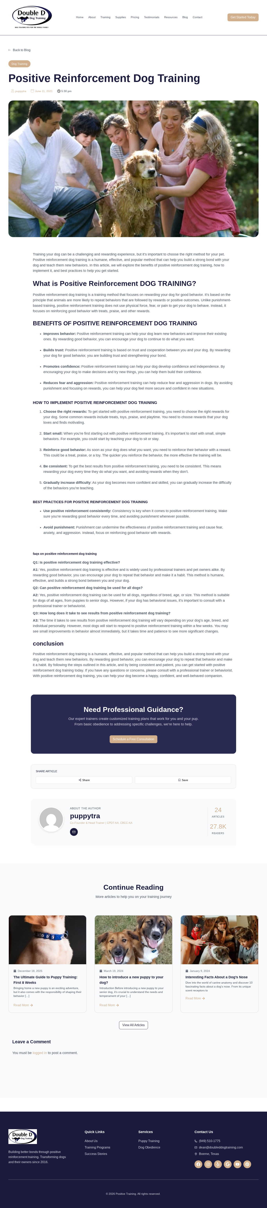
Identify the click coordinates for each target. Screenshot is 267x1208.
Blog (185, 17)
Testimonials (151, 17)
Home (79, 17)
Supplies (120, 17)
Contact (197, 17)
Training (105, 17)
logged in (40, 1053)
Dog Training (19, 63)
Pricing (135, 17)
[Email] (74, 832)
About (92, 17)
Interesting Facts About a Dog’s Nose (216, 977)
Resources (170, 17)
